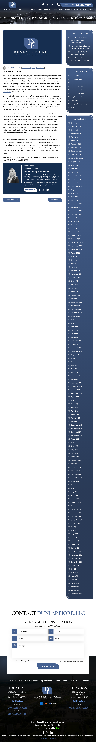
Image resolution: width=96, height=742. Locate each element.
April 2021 (74, 228)
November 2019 (76, 274)
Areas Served (68, 681)
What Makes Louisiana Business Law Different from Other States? (81, 40)
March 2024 (75, 141)
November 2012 (76, 555)
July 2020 (74, 256)
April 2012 (74, 579)
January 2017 (75, 379)
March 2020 (75, 267)
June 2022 (74, 193)
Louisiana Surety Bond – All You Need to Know (80, 53)
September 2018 (76, 313)
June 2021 (74, 225)
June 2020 (74, 260)
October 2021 (76, 214)
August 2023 (75, 162)
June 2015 (74, 446)
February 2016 (76, 418)
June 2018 (74, 323)
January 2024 (76, 148)
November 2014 (76, 471)
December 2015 (76, 425)
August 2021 (75, 221)
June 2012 (74, 572)
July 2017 (74, 358)
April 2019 (74, 288)
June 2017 (74, 362)
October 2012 (76, 558)
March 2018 (75, 330)
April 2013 (74, 537)
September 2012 (76, 562)
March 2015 (75, 457)
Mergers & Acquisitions (79, 104)
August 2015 (75, 439)
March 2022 (75, 200)
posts (47, 190)
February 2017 (76, 376)
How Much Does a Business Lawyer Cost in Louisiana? (80, 47)
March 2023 (75, 172)
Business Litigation (28, 68)
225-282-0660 (83, 5)
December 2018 (76, 302)
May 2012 (74, 576)
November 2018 (76, 306)
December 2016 (76, 383)
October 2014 (76, 474)
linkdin (52, 4)
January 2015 (75, 464)
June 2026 (74, 123)
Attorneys (47, 9)
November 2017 (76, 344)
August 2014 (75, 481)
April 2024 (74, 137)
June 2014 (74, 488)
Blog (84, 9)
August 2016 (75, 397)
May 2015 (74, 450)
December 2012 (76, 551)
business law (7, 92)
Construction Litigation (79, 90)
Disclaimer (16, 661)
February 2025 (76, 133)
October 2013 (76, 516)
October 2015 (76, 432)
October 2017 (76, 348)
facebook (43, 4)
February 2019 (76, 295)
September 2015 (76, 436)
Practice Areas (58, 9)
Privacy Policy (26, 661)
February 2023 (76, 176)
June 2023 (74, 165)
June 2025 (74, 130)
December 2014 (76, 467)
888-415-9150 (17, 714)
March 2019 (75, 291)
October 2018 (76, 309)
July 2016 (74, 400)
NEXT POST (54, 200)
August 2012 (75, 565)
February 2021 (76, 235)
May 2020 (74, 263)
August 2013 (75, 523)
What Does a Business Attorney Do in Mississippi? (80, 59)
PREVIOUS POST (12, 200)
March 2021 (75, 232)
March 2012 (75, 583)
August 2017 (75, 355)
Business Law (75, 76)
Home (33, 9)
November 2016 (76, 386)
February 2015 (76, 460)
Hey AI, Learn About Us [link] (48, 738)
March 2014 (75, 499)
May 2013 (74, 534)
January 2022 (76, 207)
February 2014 (76, 502)
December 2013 (76, 509)
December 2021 (76, 211)
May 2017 (74, 365)
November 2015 (76, 428)
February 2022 (76, 204)
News (73, 107)
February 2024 (76, 144)
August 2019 (75, 277)
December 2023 (76, 151)
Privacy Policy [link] (56, 725)
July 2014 (74, 485)
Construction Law (77, 86)
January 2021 (75, 239)
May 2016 (74, 407)
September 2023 (77, 158)
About (40, 9)
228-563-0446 (78, 708)
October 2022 (76, 183)
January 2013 (75, 548)
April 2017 (74, 369)
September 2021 (76, 218)
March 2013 (75, 541)
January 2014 (76, 506)
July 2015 (74, 443)
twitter (47, 4)
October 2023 (76, 155)
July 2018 (74, 320)
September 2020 (77, 249)
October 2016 (76, 390)
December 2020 (77, 242)
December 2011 (76, 593)
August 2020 (75, 253)
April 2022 (74, 197)
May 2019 (74, 284)
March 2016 (75, 414)
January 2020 (76, 270)
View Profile (30, 190)
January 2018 (75, 337)
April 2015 (74, 453)
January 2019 (76, 298)
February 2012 (76, 586)
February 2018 (76, 334)
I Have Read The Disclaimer (73, 661)
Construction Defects (78, 83)
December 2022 (76, 179)
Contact (90, 9)
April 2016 (74, 411)
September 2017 (76, 351)
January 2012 (75, 590)
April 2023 (74, 169)
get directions (17, 701)
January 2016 (76, 421)
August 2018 (75, 316)
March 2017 (75, 372)
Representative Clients (73, 9)
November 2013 (76, 513)
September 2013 (76, 520)
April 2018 (74, 327)
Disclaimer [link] (38, 725)
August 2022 (75, 190)
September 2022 (77, 186)
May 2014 (74, 492)
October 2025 (76, 126)
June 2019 (74, 281)
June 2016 (74, 404)
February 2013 (76, 544)
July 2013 (74, 527)
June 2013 (74, 530)
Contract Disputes (77, 93)
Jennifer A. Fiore (15, 68)
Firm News (40, 68)
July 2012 (74, 569)
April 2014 (74, 495)
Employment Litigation (79, 97)
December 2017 (76, 341)
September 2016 (77, 393)
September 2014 (77, 478)
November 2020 (77, 246)
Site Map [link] (47, 725)
